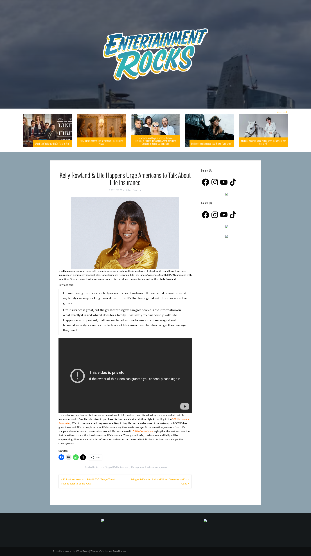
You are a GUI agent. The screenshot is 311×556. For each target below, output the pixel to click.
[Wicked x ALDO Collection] (226, 193)
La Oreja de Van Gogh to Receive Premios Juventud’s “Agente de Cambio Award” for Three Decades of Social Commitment (124, 140)
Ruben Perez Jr (133, 190)
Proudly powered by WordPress (71, 551)
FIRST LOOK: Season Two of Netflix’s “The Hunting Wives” (70, 142)
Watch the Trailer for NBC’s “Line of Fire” (21, 143)
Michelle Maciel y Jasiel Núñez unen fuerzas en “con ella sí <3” (232, 142)
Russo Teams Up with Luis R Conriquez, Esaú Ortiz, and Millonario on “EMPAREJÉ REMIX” (286, 142)
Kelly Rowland (121, 467)
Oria (101, 551)
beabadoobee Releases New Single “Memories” (180, 143)
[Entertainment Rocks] (155, 54)
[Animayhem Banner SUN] (205, 520)
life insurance (152, 467)
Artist (99, 467)
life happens (137, 467)
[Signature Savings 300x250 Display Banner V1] (226, 235)
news (164, 467)
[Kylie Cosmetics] (102, 520)
